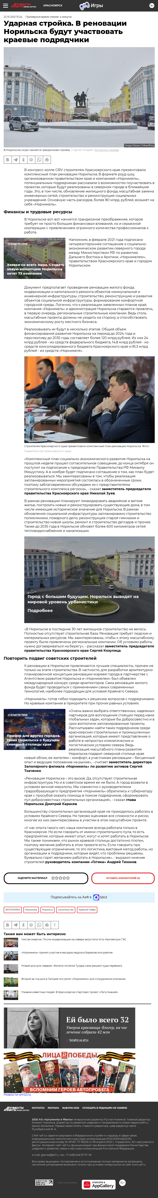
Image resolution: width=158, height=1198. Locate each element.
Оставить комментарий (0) (123, 878)
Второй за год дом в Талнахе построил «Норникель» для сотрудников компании (73, 978)
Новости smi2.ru (17, 1095)
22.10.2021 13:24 (13, 16)
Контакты (38, 1108)
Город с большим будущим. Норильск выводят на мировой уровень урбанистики (83, 599)
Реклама (53, 1108)
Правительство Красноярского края (47, 451)
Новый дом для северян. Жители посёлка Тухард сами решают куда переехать (71, 965)
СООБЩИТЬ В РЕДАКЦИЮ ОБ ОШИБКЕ (104, 1108)
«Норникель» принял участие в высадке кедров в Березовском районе (67, 952)
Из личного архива (107, 149)
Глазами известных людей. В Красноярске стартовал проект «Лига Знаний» (69, 992)
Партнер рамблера (67, 1182)
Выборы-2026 (70, 1108)
